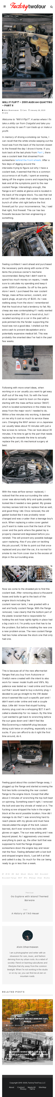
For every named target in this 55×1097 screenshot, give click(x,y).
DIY (20, 878)
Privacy (23, 1089)
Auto (31, 874)
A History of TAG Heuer (25, 912)
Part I (40, 152)
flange (33, 878)
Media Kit (32, 1087)
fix (26, 878)
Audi (24, 874)
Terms (32, 1089)
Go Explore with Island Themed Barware (29, 897)
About (11, 1087)
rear (40, 878)
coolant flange (9, 878)
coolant (44, 874)
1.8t (8, 874)
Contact (21, 1087)
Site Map (42, 1087)
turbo (47, 878)
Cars (24, 110)
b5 (37, 874)
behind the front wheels (28, 160)
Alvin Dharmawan (11, 110)
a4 (18, 874)
